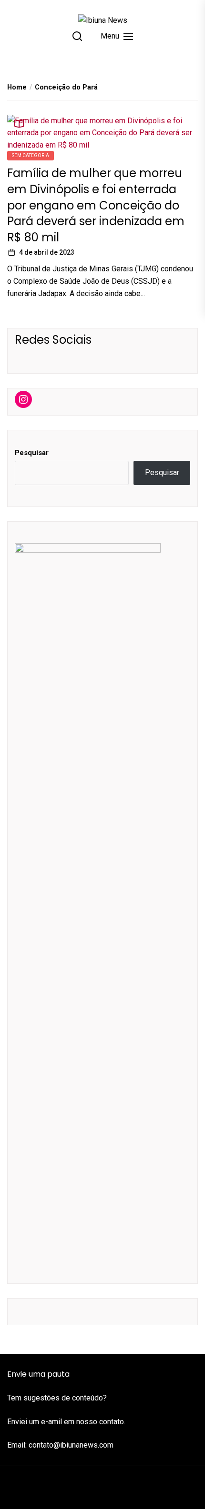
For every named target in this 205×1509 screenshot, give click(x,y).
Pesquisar (32, 452)
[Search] (77, 36)
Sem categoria (30, 155)
